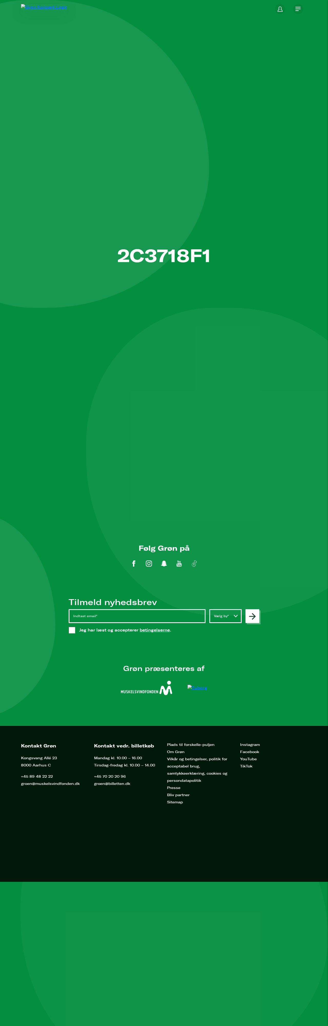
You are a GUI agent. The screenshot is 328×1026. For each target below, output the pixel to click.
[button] (280, 9)
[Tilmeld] (252, 616)
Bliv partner (178, 795)
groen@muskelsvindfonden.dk (50, 784)
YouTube (248, 759)
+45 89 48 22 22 (37, 776)
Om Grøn (175, 752)
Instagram (250, 745)
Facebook (249, 752)
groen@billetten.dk (112, 784)
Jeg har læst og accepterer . (130, 630)
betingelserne (155, 630)
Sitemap (175, 802)
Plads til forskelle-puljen (190, 745)
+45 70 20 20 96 (110, 776)
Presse (173, 788)
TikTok (246, 766)
